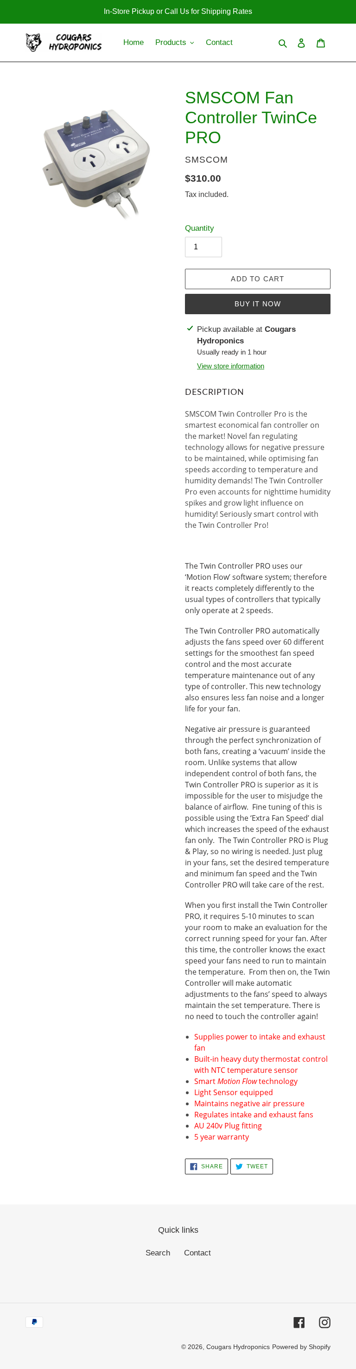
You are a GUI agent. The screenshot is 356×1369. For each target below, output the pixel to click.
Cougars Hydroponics (238, 1346)
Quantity (199, 228)
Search (158, 1253)
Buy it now (258, 304)
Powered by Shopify (301, 1346)
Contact (197, 1253)
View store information (230, 366)
